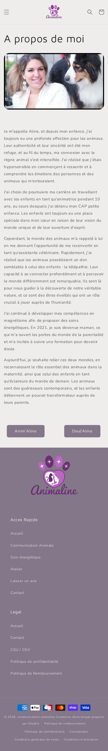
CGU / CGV (20, 649)
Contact (17, 592)
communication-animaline (36, 717)
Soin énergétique (25, 557)
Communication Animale (32, 545)
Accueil (16, 533)
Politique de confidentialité (34, 661)
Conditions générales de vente (37, 740)
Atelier (16, 569)
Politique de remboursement (64, 724)
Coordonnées (78, 732)
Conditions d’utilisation (81, 740)
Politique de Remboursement (36, 673)
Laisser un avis (23, 580)
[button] (6, 12)
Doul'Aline (82, 431)
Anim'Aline (26, 431)
